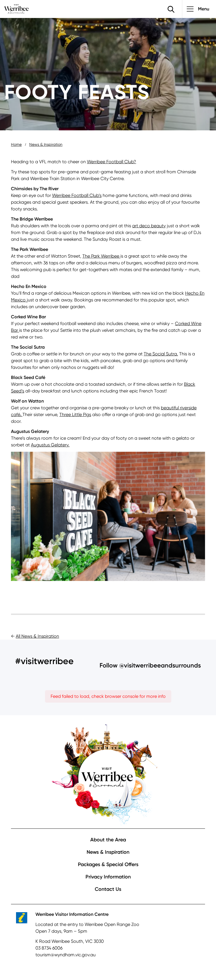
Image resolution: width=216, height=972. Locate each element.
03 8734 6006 (48, 948)
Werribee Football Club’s (77, 195)
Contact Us (108, 889)
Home (16, 144)
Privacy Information (108, 877)
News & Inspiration (45, 144)
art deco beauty (149, 225)
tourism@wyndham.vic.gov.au (65, 954)
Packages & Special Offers (108, 864)
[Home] (16, 8)
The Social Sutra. (161, 353)
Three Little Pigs (75, 414)
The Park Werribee (100, 256)
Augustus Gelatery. (50, 445)
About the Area (108, 840)
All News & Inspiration (37, 636)
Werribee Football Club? (111, 161)
